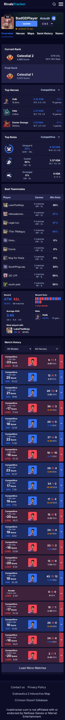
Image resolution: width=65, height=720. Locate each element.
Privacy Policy (37, 687)
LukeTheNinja (22, 328)
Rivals (14, 4)
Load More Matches (32, 668)
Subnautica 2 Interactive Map (31, 693)
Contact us (18, 687)
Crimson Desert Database (31, 700)
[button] (46, 348)
